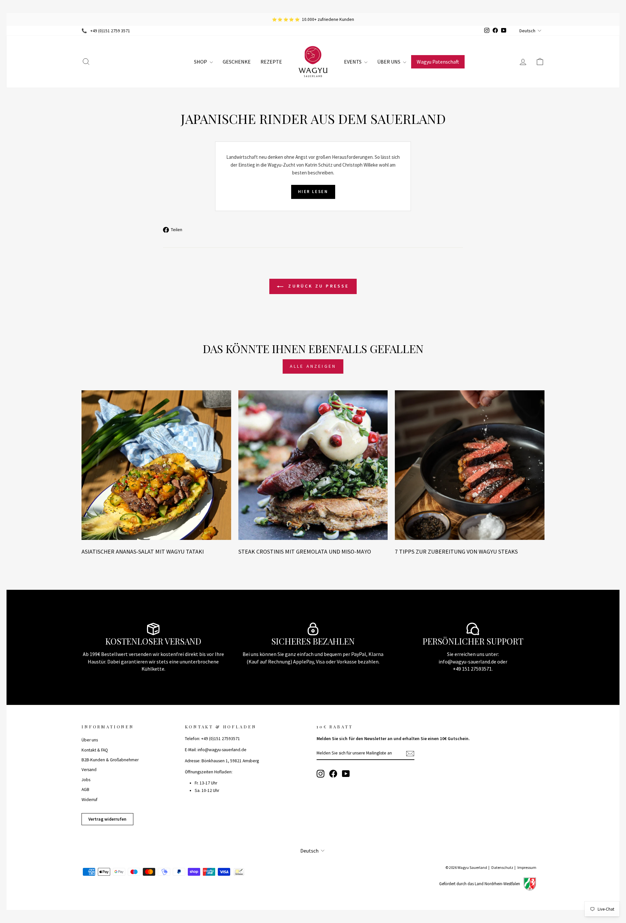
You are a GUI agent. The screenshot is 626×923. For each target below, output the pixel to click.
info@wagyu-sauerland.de (467, 661)
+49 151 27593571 (472, 668)
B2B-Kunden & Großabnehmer (110, 760)
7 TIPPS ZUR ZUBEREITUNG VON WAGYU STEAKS (456, 551)
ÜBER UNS (389, 61)
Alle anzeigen (313, 366)
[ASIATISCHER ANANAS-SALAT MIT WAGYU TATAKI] (156, 465)
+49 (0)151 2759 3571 (110, 31)
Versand (89, 769)
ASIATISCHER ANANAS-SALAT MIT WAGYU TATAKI (143, 551)
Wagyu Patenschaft (438, 61)
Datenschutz (502, 867)
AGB (85, 789)
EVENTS (353, 61)
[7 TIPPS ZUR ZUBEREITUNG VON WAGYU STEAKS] (469, 465)
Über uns (90, 740)
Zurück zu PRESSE (317, 286)
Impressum (526, 867)
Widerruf (89, 799)
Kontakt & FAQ (95, 750)
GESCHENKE (237, 61)
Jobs (86, 779)
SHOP (201, 61)
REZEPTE (271, 61)
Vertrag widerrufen (107, 819)
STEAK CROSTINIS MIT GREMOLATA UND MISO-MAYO (304, 551)
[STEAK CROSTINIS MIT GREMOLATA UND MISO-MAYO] (313, 465)
